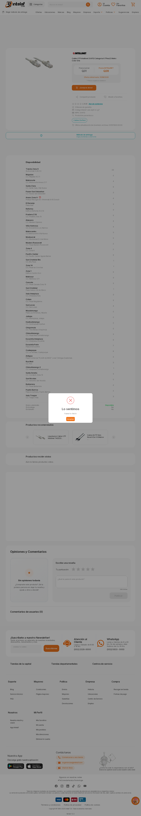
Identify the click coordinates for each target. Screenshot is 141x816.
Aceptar (70, 419)
